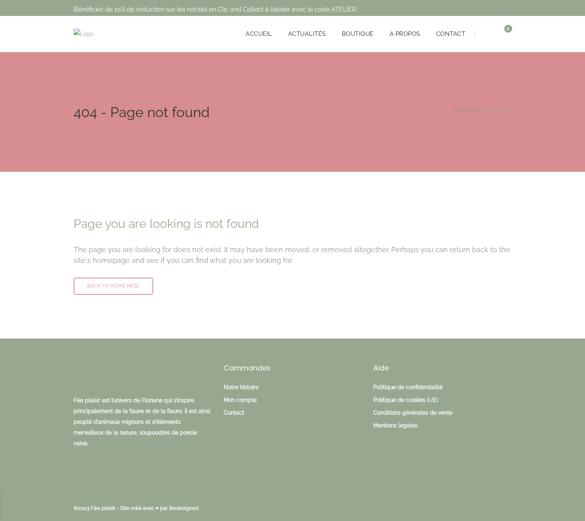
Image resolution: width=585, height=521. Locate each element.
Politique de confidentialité (408, 387)
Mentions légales (395, 425)
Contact (234, 412)
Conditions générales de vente (412, 412)
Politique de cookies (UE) (405, 400)
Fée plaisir (467, 109)
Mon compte (240, 400)
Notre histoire (241, 387)
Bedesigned (184, 508)
